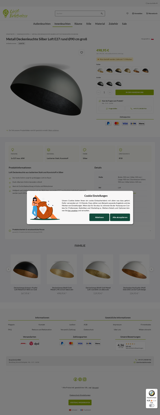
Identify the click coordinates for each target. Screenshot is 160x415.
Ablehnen (99, 217)
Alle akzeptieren (120, 217)
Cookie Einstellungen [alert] (96, 195)
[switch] (151, 405)
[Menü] (156, 390)
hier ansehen (73, 210)
